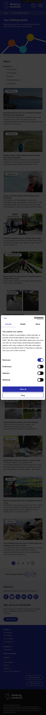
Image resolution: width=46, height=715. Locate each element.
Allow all (23, 389)
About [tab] (37, 324)
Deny (23, 395)
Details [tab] (23, 324)
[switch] (40, 366)
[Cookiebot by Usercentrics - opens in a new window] (34, 318)
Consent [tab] (8, 324)
